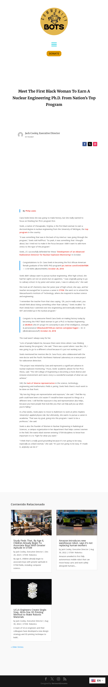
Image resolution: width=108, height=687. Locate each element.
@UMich (29, 324)
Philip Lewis (31, 211)
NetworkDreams (59, 683)
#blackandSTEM (44, 328)
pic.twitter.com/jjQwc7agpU (65, 328)
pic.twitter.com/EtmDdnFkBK (75, 265)
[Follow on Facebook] (84, 144)
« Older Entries (17, 647)
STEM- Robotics (30, 555)
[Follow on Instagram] (95, 144)
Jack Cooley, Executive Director (29, 551)
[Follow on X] (90, 144)
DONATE (54, 53)
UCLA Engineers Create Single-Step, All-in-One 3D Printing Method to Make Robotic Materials (30, 613)
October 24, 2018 (48, 331)
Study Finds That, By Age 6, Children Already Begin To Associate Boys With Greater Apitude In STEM (29, 544)
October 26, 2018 (56, 268)
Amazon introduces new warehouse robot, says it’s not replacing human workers (76, 543)
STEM (61, 290)
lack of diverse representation (41, 383)
